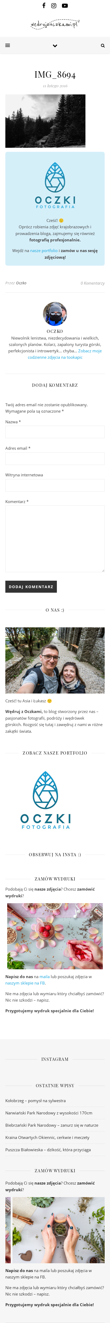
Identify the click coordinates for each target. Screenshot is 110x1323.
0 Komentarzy (93, 283)
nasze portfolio (44, 250)
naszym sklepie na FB (25, 983)
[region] (55, 936)
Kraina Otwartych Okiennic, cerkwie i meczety (47, 1137)
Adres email (17, 448)
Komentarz (17, 501)
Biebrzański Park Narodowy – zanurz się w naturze (51, 1125)
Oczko (21, 282)
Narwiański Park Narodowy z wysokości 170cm (48, 1112)
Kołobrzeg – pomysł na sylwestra (35, 1100)
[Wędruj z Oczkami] (55, 24)
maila (45, 976)
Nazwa (13, 421)
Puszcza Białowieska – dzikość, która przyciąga (48, 1149)
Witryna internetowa (24, 474)
